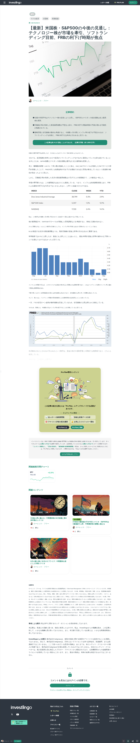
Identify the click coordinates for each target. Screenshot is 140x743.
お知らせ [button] (53, 720)
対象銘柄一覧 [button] (73, 725)
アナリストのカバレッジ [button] (77, 728)
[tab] (105, 2)
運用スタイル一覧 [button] (95, 719)
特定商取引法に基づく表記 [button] (116, 718)
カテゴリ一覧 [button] (94, 706)
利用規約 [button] (111, 715)
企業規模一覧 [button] (93, 711)
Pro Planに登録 (77, 427)
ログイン (133, 2)
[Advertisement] (19, 37)
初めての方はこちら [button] (56, 706)
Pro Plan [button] (56, 711)
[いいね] (123, 741)
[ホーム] (15, 3)
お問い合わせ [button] (113, 721)
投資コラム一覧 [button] (74, 710)
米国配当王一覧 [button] (74, 713)
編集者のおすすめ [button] (95, 722)
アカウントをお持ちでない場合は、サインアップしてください (70, 690)
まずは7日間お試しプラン (70, 454)
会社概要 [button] (111, 709)
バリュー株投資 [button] (74, 722)
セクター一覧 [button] (93, 717)
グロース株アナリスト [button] (56, 731)
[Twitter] (12, 714)
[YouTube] (17, 714)
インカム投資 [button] (73, 716)
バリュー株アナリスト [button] (56, 735)
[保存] (128, 741)
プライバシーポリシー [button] (115, 712)
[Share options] (132, 741)
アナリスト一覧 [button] (55, 724)
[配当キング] (19, 722)
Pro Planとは (62, 427)
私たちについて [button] (113, 706)
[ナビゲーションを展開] (1, 371)
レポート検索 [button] (54, 715)
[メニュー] (4, 3)
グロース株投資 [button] (74, 719)
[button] (32, 14)
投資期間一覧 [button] (93, 714)
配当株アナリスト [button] (55, 728)
